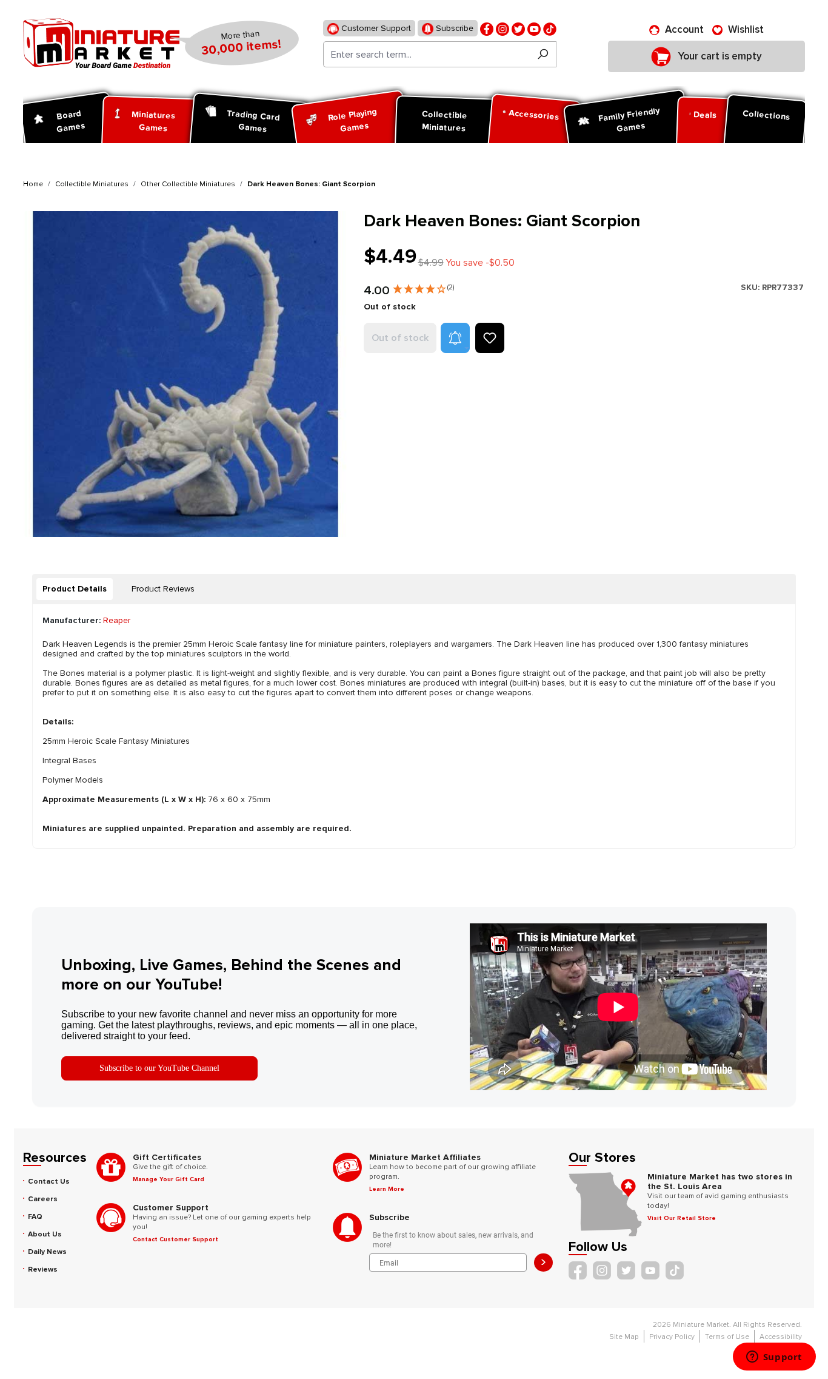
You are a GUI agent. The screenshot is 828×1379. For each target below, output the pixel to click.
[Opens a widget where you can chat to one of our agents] (774, 1358)
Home (33, 184)
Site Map (624, 1336)
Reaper (116, 620)
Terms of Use (727, 1336)
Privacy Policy (672, 1336)
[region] (186, 374)
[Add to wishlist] (489, 338)
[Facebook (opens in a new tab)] (486, 28)
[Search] (542, 54)
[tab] (74, 589)
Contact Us (49, 1181)
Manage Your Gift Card (168, 1179)
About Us (45, 1234)
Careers (43, 1199)
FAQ (35, 1216)
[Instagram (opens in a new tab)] (502, 28)
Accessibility (781, 1336)
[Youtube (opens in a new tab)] (534, 28)
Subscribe (453, 28)
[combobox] (426, 54)
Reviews (43, 1269)
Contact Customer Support (175, 1239)
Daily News (47, 1251)
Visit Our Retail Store (681, 1218)
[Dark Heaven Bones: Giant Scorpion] (186, 374)
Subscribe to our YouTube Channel (159, 1068)
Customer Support (375, 28)
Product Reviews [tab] (163, 589)
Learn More (386, 1189)
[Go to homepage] (101, 43)
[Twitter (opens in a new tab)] (518, 28)
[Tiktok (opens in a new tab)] (549, 28)
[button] (423, 286)
